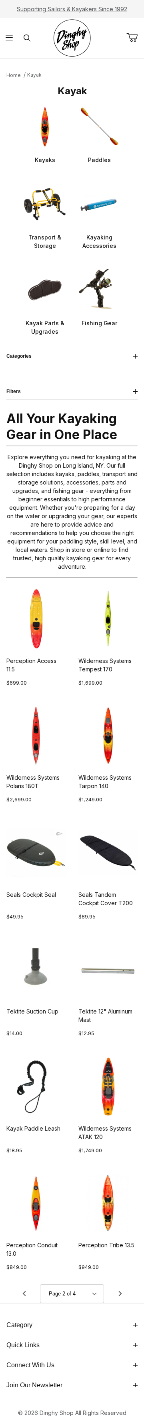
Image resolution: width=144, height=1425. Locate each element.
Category (19, 1325)
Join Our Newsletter (34, 1385)
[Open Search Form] (27, 38)
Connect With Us (30, 1365)
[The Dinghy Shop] (72, 37)
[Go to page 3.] (120, 1293)
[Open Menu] (9, 38)
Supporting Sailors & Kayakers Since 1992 (72, 9)
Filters (13, 391)
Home (13, 75)
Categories (19, 356)
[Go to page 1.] (24, 1293)
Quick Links (23, 1345)
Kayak (34, 75)
